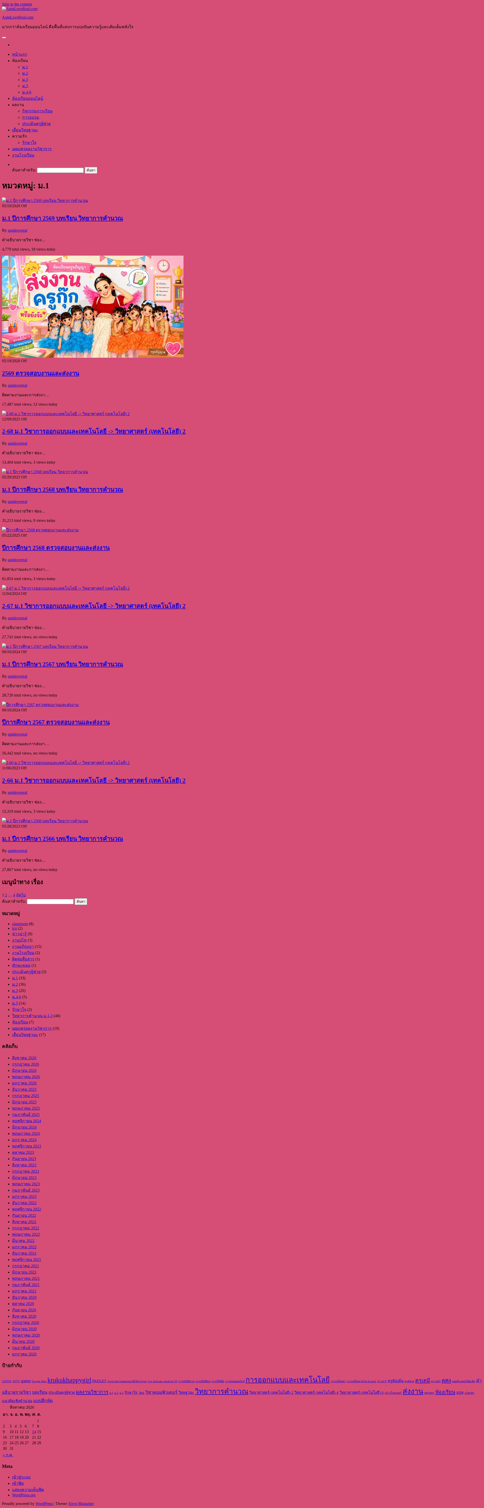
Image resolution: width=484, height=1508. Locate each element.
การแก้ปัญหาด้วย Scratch (361, 1381)
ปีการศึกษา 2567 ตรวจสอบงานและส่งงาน (56, 722)
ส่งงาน (413, 1391)
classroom (20, 924)
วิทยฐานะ (186, 1393)
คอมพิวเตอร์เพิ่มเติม (463, 1381)
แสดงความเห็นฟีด (28, 1490)
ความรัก (436, 1381)
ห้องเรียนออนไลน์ (27, 98)
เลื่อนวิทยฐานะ (25, 130)
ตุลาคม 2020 (23, 1304)
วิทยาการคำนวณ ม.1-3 (32, 1016)
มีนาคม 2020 (23, 1341)
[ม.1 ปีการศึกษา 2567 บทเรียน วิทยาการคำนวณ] (45, 646)
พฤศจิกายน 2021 (26, 1259)
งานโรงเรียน (23, 155)
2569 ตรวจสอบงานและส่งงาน (40, 373)
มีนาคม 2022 (23, 1241)
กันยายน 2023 (24, 1159)
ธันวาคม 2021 (24, 1253)
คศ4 (446, 1380)
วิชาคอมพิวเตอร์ (161, 1392)
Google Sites (39, 1381)
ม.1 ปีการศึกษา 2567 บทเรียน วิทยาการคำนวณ (62, 664)
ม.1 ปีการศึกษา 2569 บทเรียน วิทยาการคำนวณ (62, 218)
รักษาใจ (29, 142)
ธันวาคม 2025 (24, 1089)
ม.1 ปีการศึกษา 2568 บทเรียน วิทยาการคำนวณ (62, 489)
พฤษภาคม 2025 (26, 1108)
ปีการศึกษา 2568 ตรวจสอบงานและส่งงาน (56, 548)
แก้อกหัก (469, 1393)
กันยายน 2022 (24, 1215)
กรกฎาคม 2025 (25, 1096)
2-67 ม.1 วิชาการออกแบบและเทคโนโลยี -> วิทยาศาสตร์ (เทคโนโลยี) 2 (94, 606)
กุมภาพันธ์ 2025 (26, 1114)
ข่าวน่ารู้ (19, 934)
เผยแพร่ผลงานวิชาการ (32, 149)
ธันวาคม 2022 (24, 1203)
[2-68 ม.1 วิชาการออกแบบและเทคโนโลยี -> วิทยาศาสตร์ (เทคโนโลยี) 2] (66, 414)
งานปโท (19, 940)
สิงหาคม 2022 (24, 1222)
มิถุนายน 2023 (24, 1177)
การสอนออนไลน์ (235, 1381)
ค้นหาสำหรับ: (24, 170)
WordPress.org (24, 1495)
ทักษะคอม (21, 965)
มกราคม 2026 (24, 1083)
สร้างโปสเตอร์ (393, 1393)
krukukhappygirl (69, 1380)
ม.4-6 (26, 92)
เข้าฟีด (18, 1483)
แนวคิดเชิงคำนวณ (17, 1401)
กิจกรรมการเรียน (37, 111)
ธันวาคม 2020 (24, 1297)
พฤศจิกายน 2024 (26, 1121)
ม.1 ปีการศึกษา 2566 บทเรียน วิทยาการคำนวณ (62, 838)
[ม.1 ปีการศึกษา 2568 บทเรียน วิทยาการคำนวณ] (45, 472)
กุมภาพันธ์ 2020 (26, 1348)
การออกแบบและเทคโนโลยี (288, 1380)
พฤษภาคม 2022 (26, 1234)
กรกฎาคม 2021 (25, 1266)
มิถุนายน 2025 (24, 1102)
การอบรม (30, 117)
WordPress (44, 1503)
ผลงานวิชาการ (92, 1392)
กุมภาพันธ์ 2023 (26, 1190)
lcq (14, 928)
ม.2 (25, 73)
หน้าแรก (19, 54)
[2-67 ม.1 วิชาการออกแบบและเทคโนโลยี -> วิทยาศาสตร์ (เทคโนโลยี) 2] (66, 588)
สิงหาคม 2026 (24, 1058)
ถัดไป (21, 895)
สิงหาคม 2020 (24, 1316)
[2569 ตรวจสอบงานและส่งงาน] (93, 356)
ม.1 (25, 67)
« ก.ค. (8, 1455)
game (26, 1380)
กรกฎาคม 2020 (25, 1322)
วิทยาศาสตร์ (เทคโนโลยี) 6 (362, 1393)
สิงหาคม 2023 (24, 1165)
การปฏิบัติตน (202, 1381)
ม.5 (25, 86)
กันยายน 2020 (24, 1310)
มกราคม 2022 (24, 1247)
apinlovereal (17, 230)
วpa (141, 1393)
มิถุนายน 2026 (24, 1070)
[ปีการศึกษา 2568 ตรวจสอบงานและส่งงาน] (40, 530)
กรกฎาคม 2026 (25, 1064)
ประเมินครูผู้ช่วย (36, 124)
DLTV (16, 1381)
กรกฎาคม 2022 (25, 1228)
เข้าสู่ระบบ (21, 1477)
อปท (460, 1393)
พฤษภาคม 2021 (26, 1278)
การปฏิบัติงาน (186, 1381)
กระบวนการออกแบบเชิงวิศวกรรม (126, 1381)
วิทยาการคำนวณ (221, 1391)
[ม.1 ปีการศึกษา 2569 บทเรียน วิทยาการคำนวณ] (45, 200)
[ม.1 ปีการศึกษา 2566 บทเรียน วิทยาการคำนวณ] (45, 821)
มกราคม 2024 (24, 1140)
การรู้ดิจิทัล (217, 1381)
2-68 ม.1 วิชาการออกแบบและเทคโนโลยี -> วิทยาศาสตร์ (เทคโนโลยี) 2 (94, 431)
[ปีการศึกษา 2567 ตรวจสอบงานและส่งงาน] (40, 705)
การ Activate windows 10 (162, 1381)
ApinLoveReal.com (18, 17)
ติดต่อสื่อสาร (23, 959)
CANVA (7, 1381)
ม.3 (25, 79)
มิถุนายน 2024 (24, 1127)
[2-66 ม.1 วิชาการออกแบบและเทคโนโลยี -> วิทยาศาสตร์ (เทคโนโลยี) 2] (66, 763)
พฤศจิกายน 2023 (26, 1146)
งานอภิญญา (23, 946)
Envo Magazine (81, 1503)
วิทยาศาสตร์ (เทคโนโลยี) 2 (271, 1393)
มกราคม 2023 (24, 1196)
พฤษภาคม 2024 (26, 1133)
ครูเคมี (422, 1380)
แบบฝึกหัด (43, 1400)
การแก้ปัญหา (338, 1381)
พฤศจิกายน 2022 (26, 1209)
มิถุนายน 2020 (24, 1329)
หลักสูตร (429, 1393)
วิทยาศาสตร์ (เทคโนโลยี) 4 (316, 1393)
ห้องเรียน (20, 1022)
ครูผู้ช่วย (409, 1381)
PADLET (99, 1381)
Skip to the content (17, 4)
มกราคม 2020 (24, 1354)
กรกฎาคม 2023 (25, 1171)
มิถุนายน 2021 (24, 1272)
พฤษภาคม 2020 (26, 1335)
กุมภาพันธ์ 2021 (26, 1285)
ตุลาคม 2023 (23, 1152)
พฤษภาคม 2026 (26, 1077)
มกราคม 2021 (24, 1291)
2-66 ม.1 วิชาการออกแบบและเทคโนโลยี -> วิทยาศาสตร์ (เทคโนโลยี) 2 (94, 780)
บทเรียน (39, 1392)
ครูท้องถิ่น (396, 1381)
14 (34, 1432)
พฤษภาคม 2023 (26, 1184)
